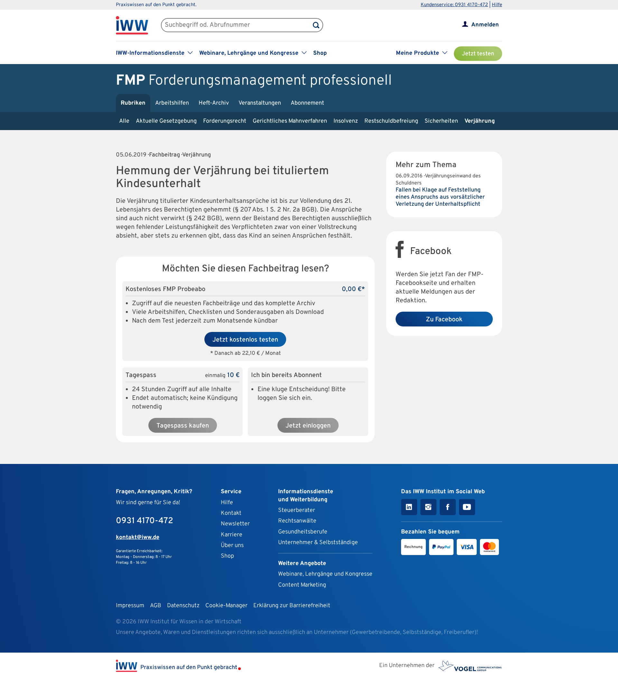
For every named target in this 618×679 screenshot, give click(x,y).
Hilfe (497, 5)
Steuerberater (296, 510)
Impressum (130, 605)
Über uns (232, 545)
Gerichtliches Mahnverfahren (290, 121)
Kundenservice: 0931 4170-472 (454, 5)
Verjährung (479, 121)
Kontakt (231, 513)
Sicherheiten (441, 121)
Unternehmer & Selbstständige (318, 542)
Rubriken (133, 103)
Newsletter (235, 524)
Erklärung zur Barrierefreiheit (291, 605)
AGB (155, 605)
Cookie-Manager (226, 605)
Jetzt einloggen (308, 426)
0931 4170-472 (144, 521)
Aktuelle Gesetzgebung (166, 121)
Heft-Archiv (214, 103)
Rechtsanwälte (297, 521)
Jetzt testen (478, 54)
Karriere (231, 535)
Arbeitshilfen (172, 103)
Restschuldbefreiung (391, 121)
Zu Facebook (444, 320)
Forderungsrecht (224, 121)
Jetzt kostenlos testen (245, 340)
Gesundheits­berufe (302, 532)
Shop (320, 53)
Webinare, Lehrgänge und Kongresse (325, 574)
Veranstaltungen (260, 103)
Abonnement (307, 103)
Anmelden (485, 25)
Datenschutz (183, 605)
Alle (124, 121)
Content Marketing (302, 585)
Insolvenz (345, 121)
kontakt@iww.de (137, 537)
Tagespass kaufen (182, 426)
